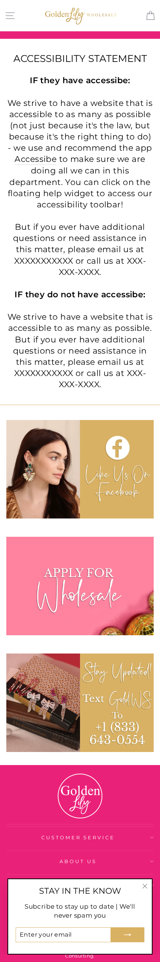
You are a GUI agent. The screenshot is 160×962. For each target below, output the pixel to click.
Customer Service (78, 837)
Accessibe (36, 159)
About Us (78, 861)
